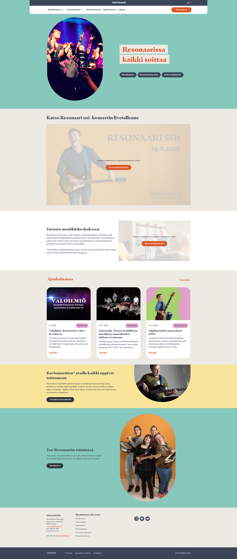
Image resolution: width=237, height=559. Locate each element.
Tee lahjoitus (55, 466)
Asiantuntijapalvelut (172, 75)
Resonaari (119, 3)
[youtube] (147, 518)
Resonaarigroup (93, 10)
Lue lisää (53, 353)
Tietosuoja (68, 553)
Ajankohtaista (109, 10)
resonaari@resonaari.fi (54, 526)
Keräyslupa (97, 553)
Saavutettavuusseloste (83, 553)
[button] (189, 2)
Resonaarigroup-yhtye (149, 75)
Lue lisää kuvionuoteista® (60, 399)
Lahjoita (121, 10)
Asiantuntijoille (73, 10)
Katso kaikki (185, 280)
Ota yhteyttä (181, 10)
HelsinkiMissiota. (64, 536)
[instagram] (136, 518)
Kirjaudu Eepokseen (82, 536)
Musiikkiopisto (54, 10)
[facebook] (142, 518)
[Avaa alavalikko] (63, 10)
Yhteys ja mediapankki (83, 532)
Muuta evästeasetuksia (118, 167)
